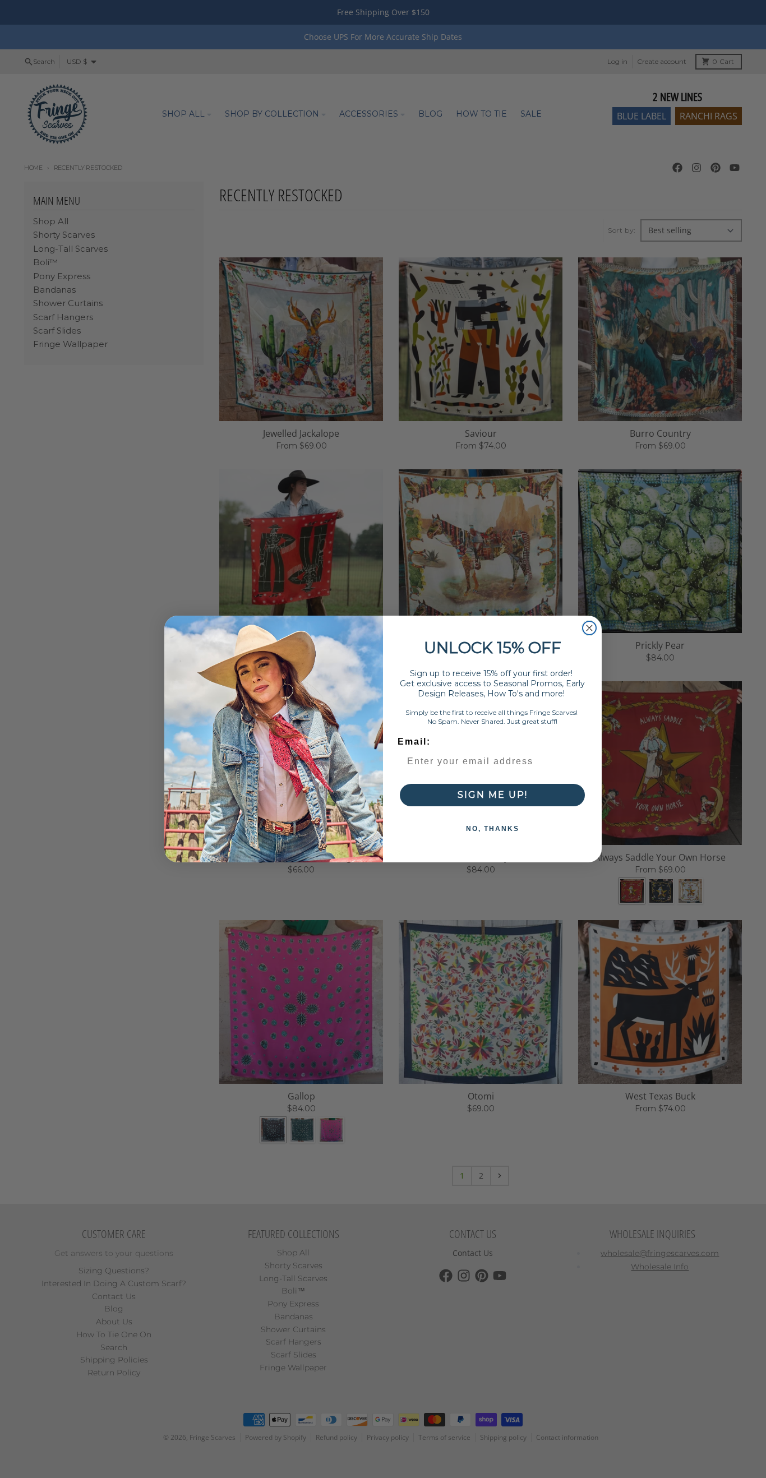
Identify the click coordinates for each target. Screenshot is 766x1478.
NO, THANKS (492, 829)
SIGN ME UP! (493, 794)
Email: (414, 741)
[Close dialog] (589, 628)
